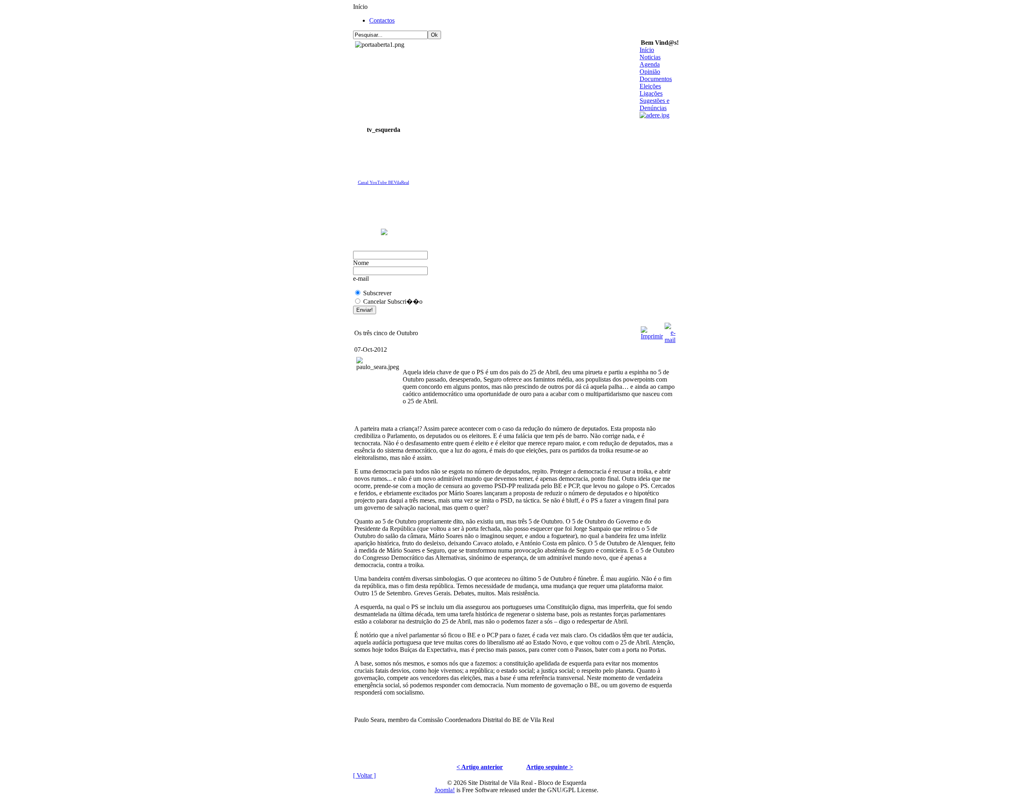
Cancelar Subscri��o (392, 301)
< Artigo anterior (479, 767)
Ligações (651, 93)
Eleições (650, 86)
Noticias (650, 57)
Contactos (382, 20)
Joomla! (445, 790)
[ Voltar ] (364, 775)
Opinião (650, 71)
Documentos (656, 78)
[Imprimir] (652, 331)
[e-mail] (670, 331)
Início (647, 49)
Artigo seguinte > (549, 767)
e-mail (361, 278)
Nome (361, 262)
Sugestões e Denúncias (654, 104)
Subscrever (377, 293)
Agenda (650, 64)
